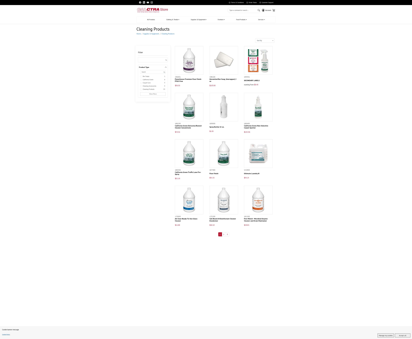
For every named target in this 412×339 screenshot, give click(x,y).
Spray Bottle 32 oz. (216, 127)
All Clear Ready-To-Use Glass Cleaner (186, 220)
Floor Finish (213, 174)
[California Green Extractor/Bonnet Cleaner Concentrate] (189, 107)
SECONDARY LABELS (252, 80)
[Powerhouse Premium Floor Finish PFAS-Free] (189, 60)
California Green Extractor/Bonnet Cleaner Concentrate (188, 127)
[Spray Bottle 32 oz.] (223, 107)
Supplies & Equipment (198, 20)
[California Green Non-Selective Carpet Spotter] (258, 107)
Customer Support (267, 2)
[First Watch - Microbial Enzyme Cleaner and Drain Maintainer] (258, 200)
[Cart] (274, 10)
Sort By (259, 41)
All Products (151, 20)
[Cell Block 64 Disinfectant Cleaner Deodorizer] (223, 200)
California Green (148, 80)
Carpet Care (147, 83)
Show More (153, 94)
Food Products (240, 20)
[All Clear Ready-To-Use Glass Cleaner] (189, 200)
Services (261, 20)
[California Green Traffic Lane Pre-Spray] (189, 153)
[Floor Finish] (223, 153)
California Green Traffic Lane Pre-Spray (188, 173)
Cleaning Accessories (149, 86)
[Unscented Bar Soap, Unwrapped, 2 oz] (223, 60)
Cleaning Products (167, 34)
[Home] (147, 10)
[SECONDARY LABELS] (258, 60)
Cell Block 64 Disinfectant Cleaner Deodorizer (222, 220)
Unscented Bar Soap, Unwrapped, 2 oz (223, 80)
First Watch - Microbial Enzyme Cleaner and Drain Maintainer (256, 220)
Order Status (253, 2)
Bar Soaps (146, 76)
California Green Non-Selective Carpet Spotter (256, 127)
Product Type (144, 67)
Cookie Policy (6, 334)
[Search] (259, 10)
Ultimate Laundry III (251, 174)
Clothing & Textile (172, 20)
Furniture (220, 20)
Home (138, 34)
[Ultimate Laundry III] (258, 153)
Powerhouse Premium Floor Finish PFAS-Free (188, 80)
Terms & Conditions (237, 2)
